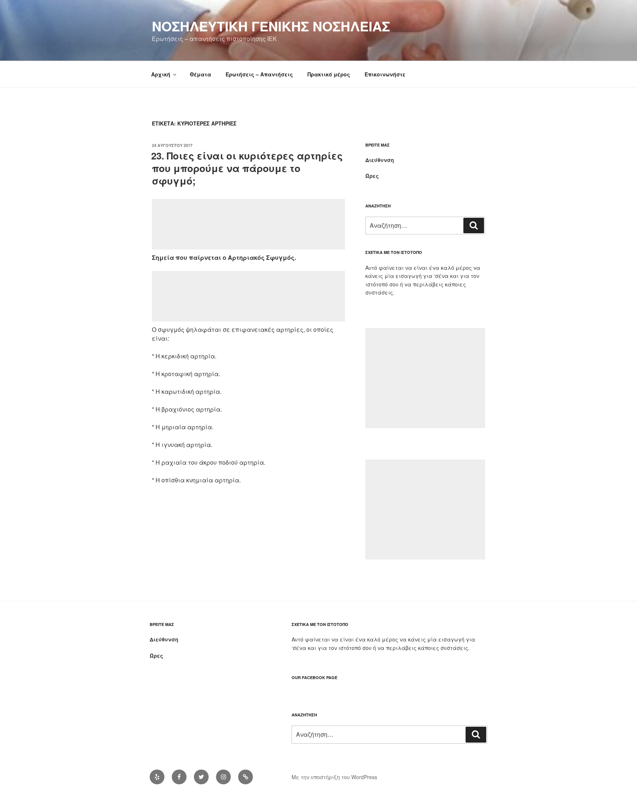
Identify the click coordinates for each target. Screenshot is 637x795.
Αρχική (160, 74)
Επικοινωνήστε (385, 74)
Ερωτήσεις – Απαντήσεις (259, 74)
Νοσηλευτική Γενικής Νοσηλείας (271, 25)
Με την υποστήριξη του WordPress (334, 777)
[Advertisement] (248, 224)
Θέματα (200, 74)
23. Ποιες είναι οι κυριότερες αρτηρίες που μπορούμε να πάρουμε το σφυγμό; (247, 168)
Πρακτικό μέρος (328, 74)
